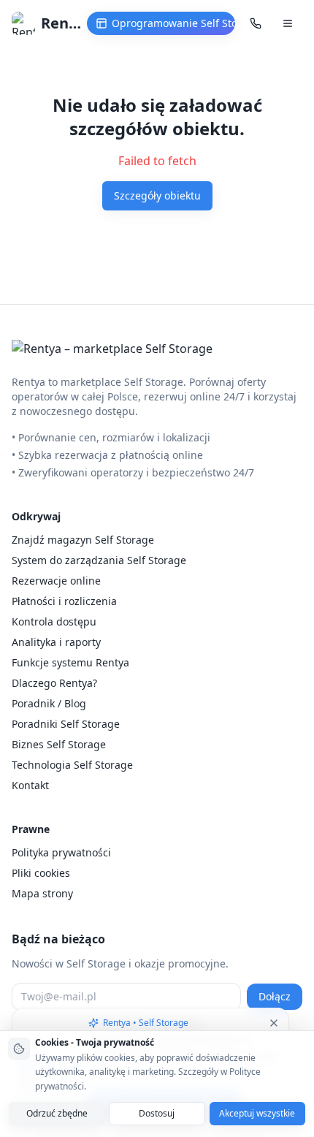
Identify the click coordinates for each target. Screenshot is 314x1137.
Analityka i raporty (56, 642)
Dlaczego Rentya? (54, 683)
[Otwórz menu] (287, 23)
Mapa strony (42, 893)
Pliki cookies (41, 873)
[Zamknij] (274, 1023)
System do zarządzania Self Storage (99, 560)
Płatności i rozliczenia (64, 601)
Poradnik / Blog (49, 703)
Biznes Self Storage (59, 744)
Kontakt (30, 785)
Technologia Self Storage (72, 765)
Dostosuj (157, 1113)
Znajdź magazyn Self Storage (83, 540)
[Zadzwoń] (255, 23)
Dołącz (275, 996)
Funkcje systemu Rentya (70, 662)
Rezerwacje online (56, 580)
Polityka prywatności (61, 852)
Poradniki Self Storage (66, 724)
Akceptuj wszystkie (257, 1113)
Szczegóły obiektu (157, 195)
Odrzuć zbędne (57, 1113)
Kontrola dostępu (54, 621)
